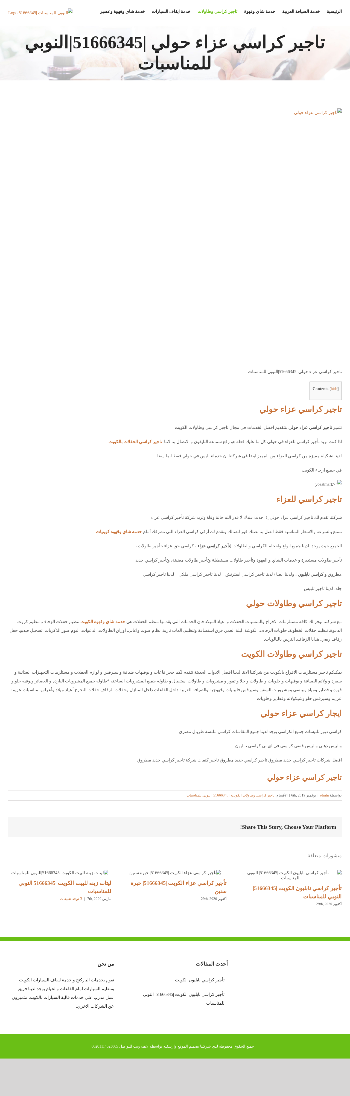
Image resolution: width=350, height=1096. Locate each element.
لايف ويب (140, 1046)
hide (334, 389)
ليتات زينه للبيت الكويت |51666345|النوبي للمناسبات (60, 872)
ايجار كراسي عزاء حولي (301, 713)
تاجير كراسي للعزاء (309, 499)
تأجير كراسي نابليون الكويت (199, 980)
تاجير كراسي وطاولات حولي (294, 603)
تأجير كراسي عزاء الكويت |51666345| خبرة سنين (175, 872)
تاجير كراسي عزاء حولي (300, 409)
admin (324, 795)
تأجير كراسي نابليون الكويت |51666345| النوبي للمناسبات (290, 875)
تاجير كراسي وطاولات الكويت (291, 653)
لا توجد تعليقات (71, 899)
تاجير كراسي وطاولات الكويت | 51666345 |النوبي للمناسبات (230, 795)
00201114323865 (105, 1046)
